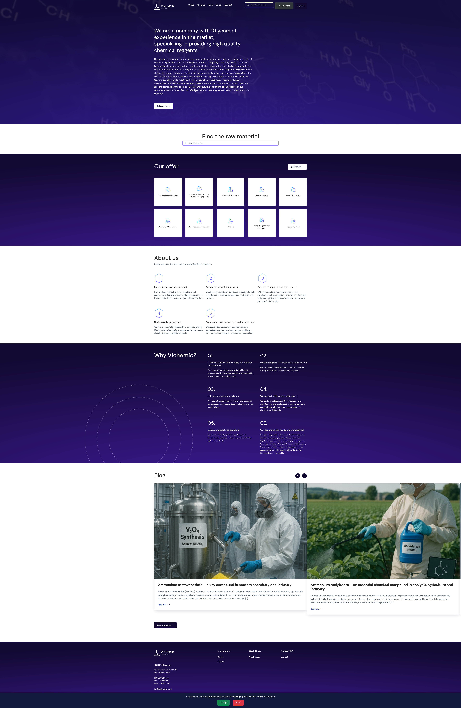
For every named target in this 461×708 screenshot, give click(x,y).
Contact (228, 5)
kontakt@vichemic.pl (163, 689)
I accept (223, 702)
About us (201, 5)
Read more (162, 605)
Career (219, 5)
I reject (238, 702)
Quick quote (284, 5)
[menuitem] (301, 6)
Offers (191, 5)
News (210, 5)
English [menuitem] (300, 6)
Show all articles (164, 625)
